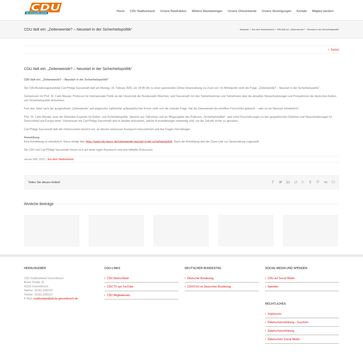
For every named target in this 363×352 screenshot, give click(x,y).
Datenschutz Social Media (284, 339)
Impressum (274, 313)
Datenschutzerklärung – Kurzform (288, 322)
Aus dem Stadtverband (60, 159)
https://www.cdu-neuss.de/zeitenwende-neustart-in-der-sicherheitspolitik (129, 141)
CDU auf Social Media (281, 278)
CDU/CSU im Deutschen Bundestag (209, 286)
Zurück (335, 49)
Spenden (273, 286)
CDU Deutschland (118, 278)
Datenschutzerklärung (281, 330)
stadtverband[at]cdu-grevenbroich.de (55, 298)
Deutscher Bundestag (200, 278)
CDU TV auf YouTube (120, 286)
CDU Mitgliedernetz (118, 295)
